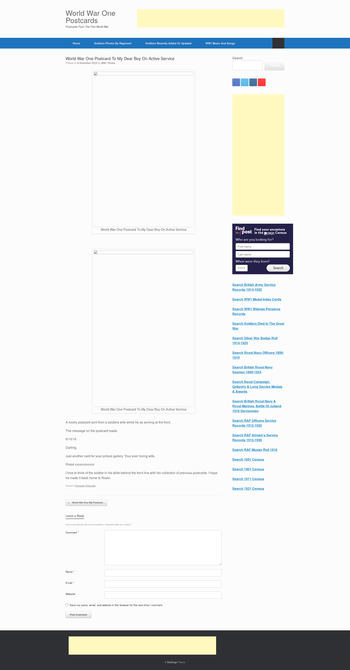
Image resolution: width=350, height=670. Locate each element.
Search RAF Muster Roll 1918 (254, 449)
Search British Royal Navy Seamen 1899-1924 (252, 369)
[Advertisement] (210, 18)
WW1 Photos (108, 63)
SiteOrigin (172, 662)
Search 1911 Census (248, 478)
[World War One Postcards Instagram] (253, 82)
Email (70, 583)
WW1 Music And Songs (220, 43)
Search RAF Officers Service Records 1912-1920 (254, 423)
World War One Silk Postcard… (86, 502)
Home (76, 43)
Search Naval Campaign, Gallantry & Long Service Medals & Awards (257, 386)
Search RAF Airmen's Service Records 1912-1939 (255, 437)
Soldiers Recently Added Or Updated (168, 43)
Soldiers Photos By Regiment (112, 43)
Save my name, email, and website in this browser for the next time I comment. (116, 605)
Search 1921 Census (248, 488)
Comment (72, 532)
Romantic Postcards (85, 485)
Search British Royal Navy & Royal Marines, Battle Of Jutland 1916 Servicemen (256, 406)
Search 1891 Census (248, 459)
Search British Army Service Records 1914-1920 (254, 287)
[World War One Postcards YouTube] (262, 82)
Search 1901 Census (248, 469)
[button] (278, 43)
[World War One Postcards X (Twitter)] (245, 82)
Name (70, 572)
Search (237, 58)
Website (70, 594)
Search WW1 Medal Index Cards (256, 299)
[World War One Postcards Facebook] (236, 82)
